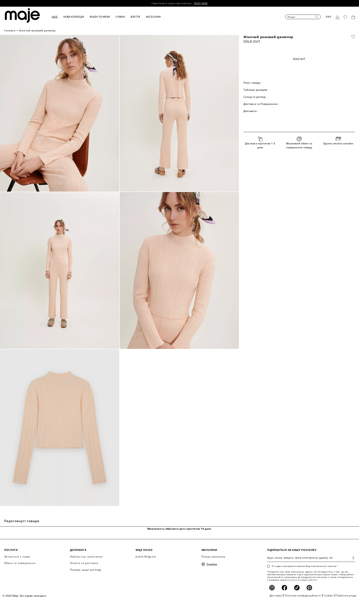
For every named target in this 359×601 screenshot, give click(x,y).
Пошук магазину (213, 556)
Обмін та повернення (20, 563)
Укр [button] (328, 17)
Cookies (329, 595)
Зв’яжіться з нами (17, 556)
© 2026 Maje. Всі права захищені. (24, 595)
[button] (57, 17)
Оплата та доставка (84, 563)
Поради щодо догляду (86, 569)
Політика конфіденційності (303, 595)
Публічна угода (346, 595)
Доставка (276, 595)
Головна (9, 30)
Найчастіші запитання (86, 556)
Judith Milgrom (146, 556)
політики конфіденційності (302, 580)
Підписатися (351, 558)
